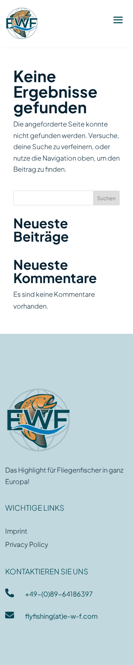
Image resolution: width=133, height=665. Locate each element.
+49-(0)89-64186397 (59, 594)
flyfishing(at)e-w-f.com (61, 616)
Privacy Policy (26, 544)
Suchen (106, 198)
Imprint (16, 531)
